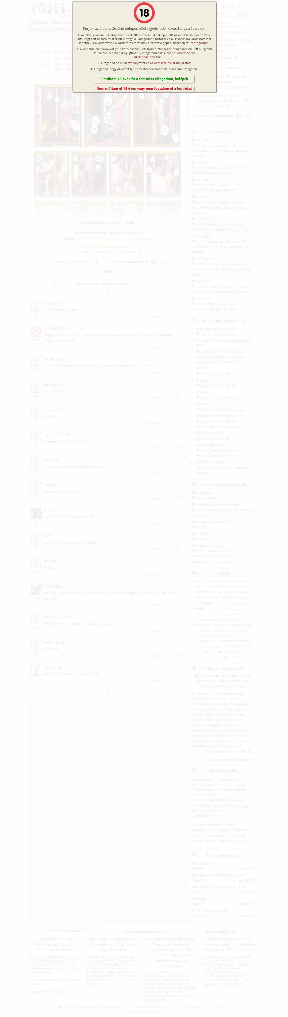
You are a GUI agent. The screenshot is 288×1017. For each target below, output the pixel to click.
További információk (179, 53)
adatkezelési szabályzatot (172, 63)
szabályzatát (136, 63)
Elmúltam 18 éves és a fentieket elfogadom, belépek (144, 79)
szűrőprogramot (197, 43)
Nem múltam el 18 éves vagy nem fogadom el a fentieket (144, 88)
